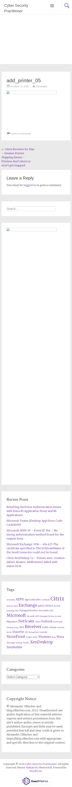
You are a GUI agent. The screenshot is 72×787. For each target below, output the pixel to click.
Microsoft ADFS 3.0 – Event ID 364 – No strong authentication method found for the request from (35, 534)
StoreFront (16, 636)
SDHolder (53, 627)
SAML (45, 627)
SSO (26, 632)
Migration (12, 621)
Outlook (47, 621)
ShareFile (18, 631)
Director (10, 606)
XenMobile (14, 647)
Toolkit (29, 637)
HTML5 (49, 605)
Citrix (57, 599)
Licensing (10, 611)
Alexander (42, 86)
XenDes (26, 643)
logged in (30, 185)
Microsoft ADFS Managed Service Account (44, 616)
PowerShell (57, 622)
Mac (17, 611)
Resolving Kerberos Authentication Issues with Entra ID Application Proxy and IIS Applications (34, 511)
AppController (33, 599)
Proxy (16, 627)
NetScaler (26, 621)
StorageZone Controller (38, 632)
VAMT (35, 637)
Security (60, 627)
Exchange (28, 605)
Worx (60, 637)
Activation (11, 600)
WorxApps (11, 643)
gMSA (41, 605)
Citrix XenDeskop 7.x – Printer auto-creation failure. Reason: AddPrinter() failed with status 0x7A (36, 562)
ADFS (20, 599)
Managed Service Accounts (34, 610)
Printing (10, 627)
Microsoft (16, 615)
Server (9, 632)
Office (37, 622)
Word (54, 637)
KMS (58, 606)
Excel (16, 606)
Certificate (45, 600)
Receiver (33, 626)
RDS (21, 627)
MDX (51, 611)
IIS (55, 606)
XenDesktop (41, 642)
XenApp (19, 643)
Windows (44, 637)
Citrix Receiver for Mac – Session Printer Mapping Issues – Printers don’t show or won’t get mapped (18, 157)
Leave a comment (20, 133)
